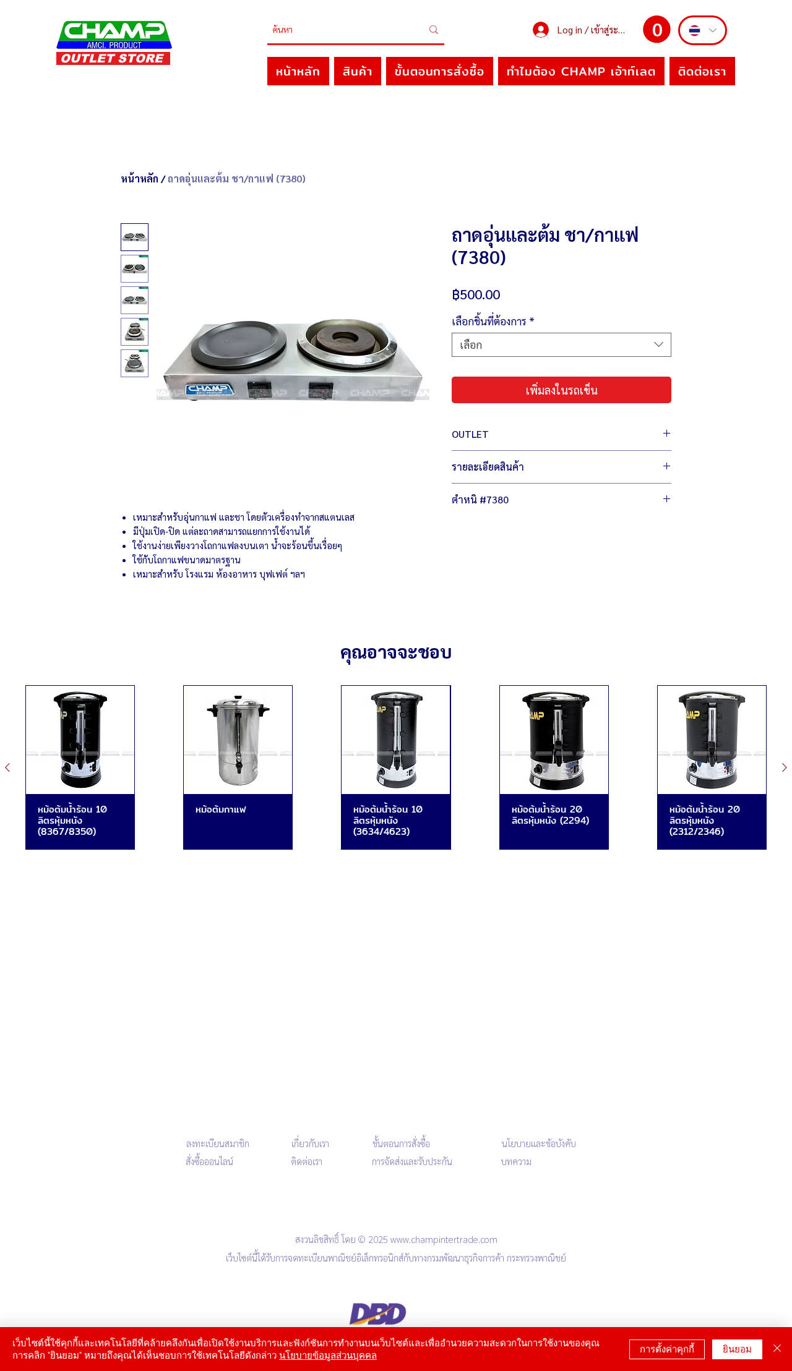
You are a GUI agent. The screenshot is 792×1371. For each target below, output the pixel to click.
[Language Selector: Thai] (702, 30)
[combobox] (561, 345)
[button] (657, 29)
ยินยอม (737, 1349)
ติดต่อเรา (306, 1161)
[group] (396, 767)
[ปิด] (777, 1349)
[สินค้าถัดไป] (784, 767)
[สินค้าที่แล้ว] (7, 767)
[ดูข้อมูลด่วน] (80, 740)
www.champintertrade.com (443, 1239)
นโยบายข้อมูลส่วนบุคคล (328, 1355)
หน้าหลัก (139, 178)
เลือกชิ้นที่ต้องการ (493, 321)
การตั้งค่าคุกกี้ (667, 1349)
